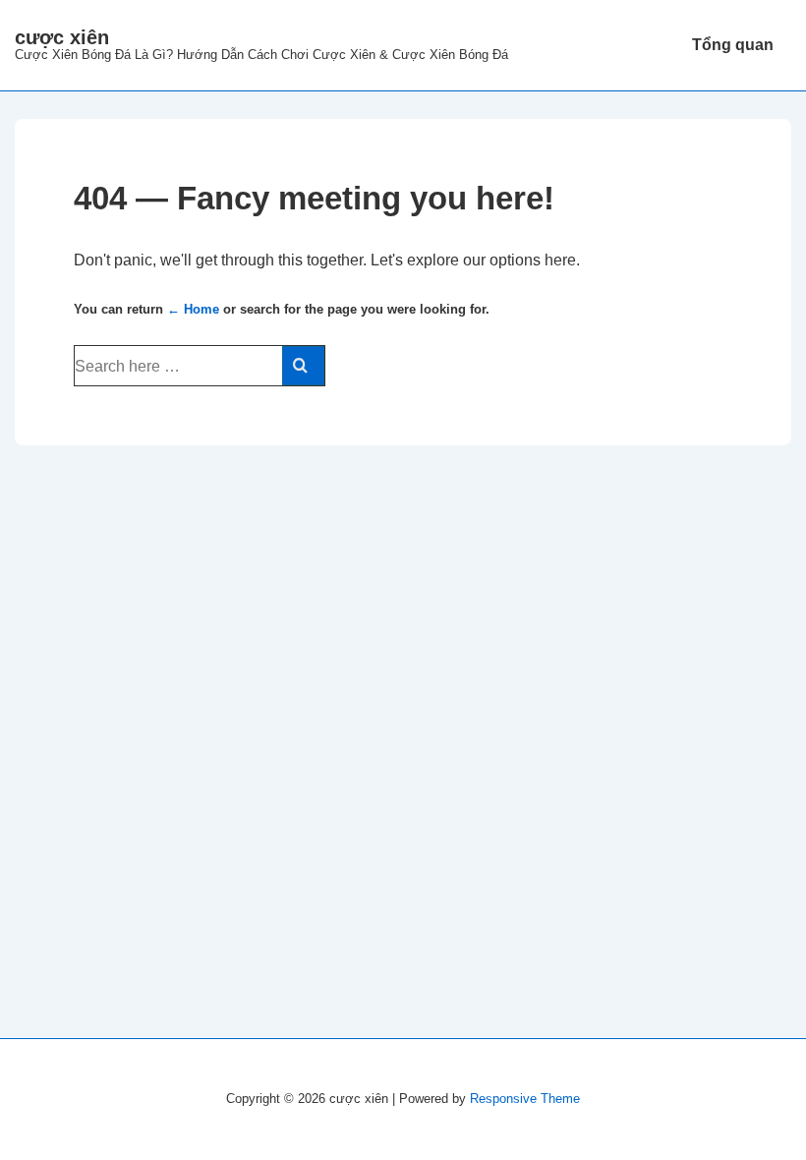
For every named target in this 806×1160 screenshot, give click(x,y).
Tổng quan (733, 44)
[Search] (303, 365)
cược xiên (62, 37)
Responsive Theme (525, 1098)
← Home (193, 309)
